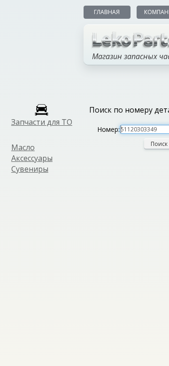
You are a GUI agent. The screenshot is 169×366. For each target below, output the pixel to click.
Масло (23, 147)
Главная (107, 12)
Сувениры (29, 169)
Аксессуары (32, 158)
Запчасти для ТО (41, 122)
